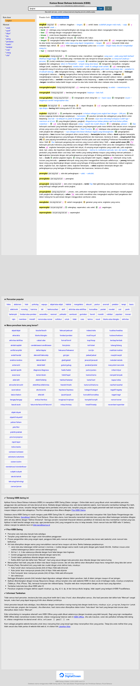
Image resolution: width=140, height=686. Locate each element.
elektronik (14, 309)
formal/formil (66, 340)
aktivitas (125, 319)
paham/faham (16, 422)
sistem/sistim (16, 461)
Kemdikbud (25, 517)
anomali (106, 304)
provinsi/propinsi (16, 437)
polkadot (63, 314)
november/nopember (116, 404)
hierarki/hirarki (66, 384)
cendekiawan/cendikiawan (41, 345)
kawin (8, 44)
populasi (119, 314)
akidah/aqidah (16, 345)
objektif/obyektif (16, 417)
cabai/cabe (41, 340)
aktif (63, 309)
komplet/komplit (91, 399)
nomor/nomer (116, 399)
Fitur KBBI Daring (78, 510)
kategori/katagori (91, 389)
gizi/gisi (66, 355)
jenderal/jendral (91, 365)
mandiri (101, 314)
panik (127, 309)
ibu (7, 36)
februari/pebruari (66, 330)
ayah (8, 30)
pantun (97, 304)
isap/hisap (91, 340)
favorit (92, 314)
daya (8, 33)
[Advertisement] (87, 233)
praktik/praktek (16, 432)
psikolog (35, 304)
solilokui (58, 319)
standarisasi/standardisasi (16, 466)
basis (131, 304)
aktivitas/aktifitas (16, 340)
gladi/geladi (66, 360)
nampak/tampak (116, 375)
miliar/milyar (116, 370)
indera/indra (91, 330)
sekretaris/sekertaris (16, 456)
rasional (53, 314)
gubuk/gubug (66, 365)
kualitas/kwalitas (116, 330)
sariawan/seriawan (16, 451)
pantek (103, 309)
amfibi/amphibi (16, 350)
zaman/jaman (16, 486)
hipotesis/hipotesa (66, 389)
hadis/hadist (66, 370)
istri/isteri (91, 345)
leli (42, 309)
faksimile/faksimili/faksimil (41, 404)
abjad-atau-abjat (56, 304)
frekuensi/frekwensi (66, 350)
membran (22, 319)
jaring (8, 38)
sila (8, 55)
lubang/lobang (116, 345)
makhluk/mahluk (116, 350)
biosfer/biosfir (41, 330)
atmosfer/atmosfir (16, 384)
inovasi (128, 314)
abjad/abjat (16, 330)
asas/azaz (16, 375)
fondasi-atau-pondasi (28, 314)
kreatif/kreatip (91, 404)
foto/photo (66, 345)
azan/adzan (16, 389)
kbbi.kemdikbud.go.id (41, 525)
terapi (124, 304)
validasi (110, 314)
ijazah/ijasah (66, 394)
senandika (43, 314)
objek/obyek (16, 412)
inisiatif (32, 319)
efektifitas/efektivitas (41, 384)
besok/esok (16, 404)
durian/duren (41, 375)
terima (90, 319)
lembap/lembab (116, 340)
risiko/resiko (16, 446)
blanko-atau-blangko (111, 319)
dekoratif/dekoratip (41, 355)
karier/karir (91, 379)
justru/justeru (91, 370)
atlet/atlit (16, 379)
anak (8, 27)
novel (98, 319)
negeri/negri (116, 394)
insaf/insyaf (91, 335)
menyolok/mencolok (116, 365)
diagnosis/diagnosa (41, 370)
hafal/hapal (66, 375)
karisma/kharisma (91, 384)
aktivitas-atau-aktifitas (77, 309)
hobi (26, 304)
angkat (9, 20)
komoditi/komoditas (91, 394)
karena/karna (91, 375)
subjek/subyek (16, 471)
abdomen (17, 304)
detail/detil (41, 365)
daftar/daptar (41, 350)
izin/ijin (91, 350)
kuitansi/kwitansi (116, 335)
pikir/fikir (16, 427)
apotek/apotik (16, 370)
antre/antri (16, 365)
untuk (67, 319)
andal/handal (16, 355)
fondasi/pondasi (66, 335)
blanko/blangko (41, 335)
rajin (13, 319)
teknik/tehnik (16, 476)
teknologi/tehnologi (16, 481)
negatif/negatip (116, 389)
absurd (88, 304)
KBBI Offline (79, 616)
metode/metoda (116, 360)
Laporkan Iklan (64, 626)
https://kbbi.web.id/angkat (60, 17)
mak (8, 49)
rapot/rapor (16, 442)
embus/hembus (41, 399)
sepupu (44, 304)
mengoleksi (78, 304)
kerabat (9, 47)
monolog (24, 309)
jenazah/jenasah (91, 360)
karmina (34, 309)
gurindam (83, 314)
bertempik (13, 314)
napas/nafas (116, 379)
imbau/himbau (66, 404)
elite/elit (41, 394)
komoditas (93, 309)
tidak (75, 319)
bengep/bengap (16, 399)
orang (8, 52)
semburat (73, 314)
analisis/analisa (16, 360)
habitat (68, 304)
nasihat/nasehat (116, 384)
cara (82, 319)
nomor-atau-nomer (45, 319)
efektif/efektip (41, 379)
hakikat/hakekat (66, 379)
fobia (9, 304)
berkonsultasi (53, 309)
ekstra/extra (41, 389)
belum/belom (16, 394)
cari (119, 309)
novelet (112, 309)
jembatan (10, 41)
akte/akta (16, 335)
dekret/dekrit (41, 360)
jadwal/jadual (91, 355)
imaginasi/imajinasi (66, 399)
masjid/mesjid (116, 355)
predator (115, 304)
